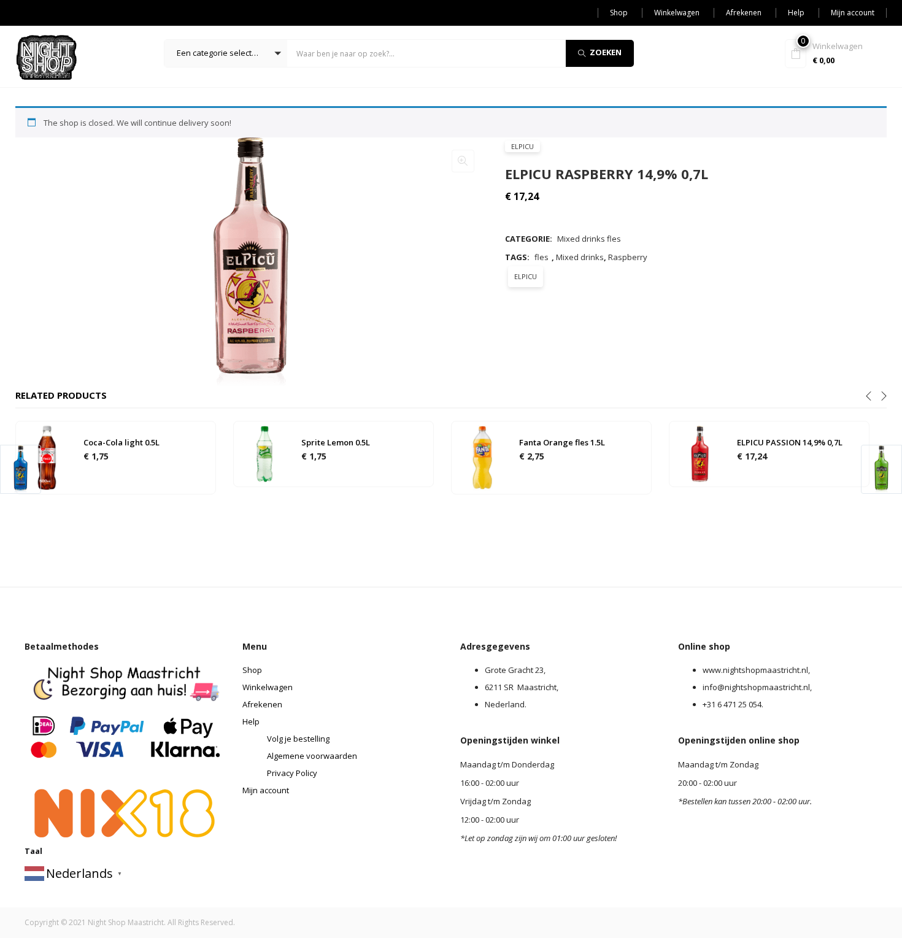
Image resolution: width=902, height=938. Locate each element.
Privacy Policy (292, 772)
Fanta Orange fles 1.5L (562, 442)
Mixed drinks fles (589, 238)
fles (541, 257)
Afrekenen (743, 12)
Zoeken (606, 52)
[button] (225, 53)
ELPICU (522, 146)
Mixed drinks (580, 257)
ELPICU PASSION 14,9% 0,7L (789, 442)
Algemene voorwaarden (312, 755)
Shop (619, 12)
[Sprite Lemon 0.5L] (264, 453)
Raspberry (627, 257)
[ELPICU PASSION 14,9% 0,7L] (700, 453)
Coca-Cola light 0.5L (121, 442)
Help (796, 12)
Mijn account (852, 12)
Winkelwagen (677, 12)
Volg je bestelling (298, 738)
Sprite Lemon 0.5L (335, 442)
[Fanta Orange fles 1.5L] (482, 457)
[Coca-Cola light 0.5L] (46, 457)
